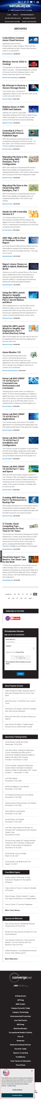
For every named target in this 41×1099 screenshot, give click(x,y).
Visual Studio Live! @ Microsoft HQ (18, 862)
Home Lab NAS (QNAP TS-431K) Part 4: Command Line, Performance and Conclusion (13, 383)
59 (25, 598)
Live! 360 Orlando (11, 778)
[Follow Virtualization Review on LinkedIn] (19, 2)
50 (19, 594)
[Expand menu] (38, 2)
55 (9, 598)
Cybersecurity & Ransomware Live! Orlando (20, 803)
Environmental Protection (20, 1016)
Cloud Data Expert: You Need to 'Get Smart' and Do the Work (14, 559)
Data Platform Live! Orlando (15, 811)
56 (13, 598)
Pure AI (20, 1037)
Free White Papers (12, 872)
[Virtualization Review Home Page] (20, 7)
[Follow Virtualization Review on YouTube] (31, 2)
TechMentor (20, 1057)
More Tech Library (12, 910)
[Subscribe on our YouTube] (11, 620)
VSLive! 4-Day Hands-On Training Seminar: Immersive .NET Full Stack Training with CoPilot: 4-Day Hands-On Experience (20, 843)
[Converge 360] (20, 978)
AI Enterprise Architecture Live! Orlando (19, 795)
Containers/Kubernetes (27, 14)
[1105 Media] (20, 986)
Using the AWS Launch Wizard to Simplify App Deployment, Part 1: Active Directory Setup (13, 330)
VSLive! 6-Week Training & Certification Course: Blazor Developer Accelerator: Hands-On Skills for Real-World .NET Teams (21, 768)
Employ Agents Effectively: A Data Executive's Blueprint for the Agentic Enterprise (18, 879)
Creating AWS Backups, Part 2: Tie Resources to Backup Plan (14, 500)
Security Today (20, 1049)
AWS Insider (20, 1004)
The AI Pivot (20, 1065)
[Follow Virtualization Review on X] (22, 2)
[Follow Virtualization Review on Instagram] (28, 2)
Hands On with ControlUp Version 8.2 (14, 212)
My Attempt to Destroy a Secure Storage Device (14, 86)
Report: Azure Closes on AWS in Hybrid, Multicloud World (14, 266)
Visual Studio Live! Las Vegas (15, 853)
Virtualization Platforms (12, 21)
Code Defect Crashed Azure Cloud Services (13, 39)
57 (17, 598)
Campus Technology (20, 1012)
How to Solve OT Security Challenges (18, 904)
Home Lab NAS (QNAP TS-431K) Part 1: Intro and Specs (13, 469)
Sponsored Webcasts (14, 918)
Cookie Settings (17, 1089)
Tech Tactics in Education (20, 1061)
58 (21, 598)
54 (35, 594)
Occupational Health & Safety (20, 1032)
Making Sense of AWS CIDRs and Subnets (13, 108)
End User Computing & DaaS (13, 18)
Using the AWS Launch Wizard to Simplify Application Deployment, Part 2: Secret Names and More (14, 297)
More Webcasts (11, 959)
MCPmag (20, 1024)
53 (31, 594)
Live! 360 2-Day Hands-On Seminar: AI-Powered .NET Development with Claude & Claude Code (20, 830)
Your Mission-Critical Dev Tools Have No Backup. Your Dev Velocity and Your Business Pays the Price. (20, 942)
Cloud (9, 14)
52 (27, 594)
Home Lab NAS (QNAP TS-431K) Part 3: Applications (13, 416)
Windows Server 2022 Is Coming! (14, 62)
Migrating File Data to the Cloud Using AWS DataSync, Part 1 (14, 188)
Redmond (20, 1041)
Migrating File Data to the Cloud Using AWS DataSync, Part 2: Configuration (14, 160)
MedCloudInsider (20, 1028)
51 (23, 594)
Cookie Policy (11, 1085)
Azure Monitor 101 (11, 352)
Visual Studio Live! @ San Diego (16, 742)
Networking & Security (29, 18)
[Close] (32, 1071)
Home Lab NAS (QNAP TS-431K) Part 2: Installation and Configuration (13, 441)
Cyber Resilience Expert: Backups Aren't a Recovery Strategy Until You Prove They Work (20, 693)
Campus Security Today (20, 1008)
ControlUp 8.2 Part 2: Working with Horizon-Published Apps (13, 133)
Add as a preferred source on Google (21, 10)
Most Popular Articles (14, 686)
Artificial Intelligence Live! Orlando (17, 787)
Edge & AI (15, 14)
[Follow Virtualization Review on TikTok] (25, 2)
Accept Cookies (17, 1095)
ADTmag (20, 1000)
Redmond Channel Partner (20, 1045)
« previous (8, 594)
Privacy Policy (20, 652)
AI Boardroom (20, 996)
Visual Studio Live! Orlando (14, 819)
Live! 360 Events (20, 1020)
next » (30, 598)
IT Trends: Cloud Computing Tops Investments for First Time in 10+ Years (13, 527)
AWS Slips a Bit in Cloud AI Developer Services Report (14, 240)
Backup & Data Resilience (29, 21)
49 (15, 594)
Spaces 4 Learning (20, 1053)
